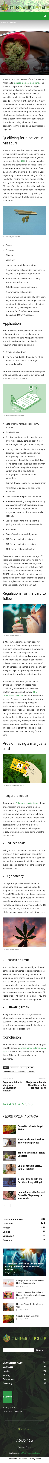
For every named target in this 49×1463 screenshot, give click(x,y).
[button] (4, 16)
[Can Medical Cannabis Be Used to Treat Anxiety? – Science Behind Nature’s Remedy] (24, 1262)
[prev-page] (4, 1205)
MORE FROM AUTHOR (20, 1116)
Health (30, 1068)
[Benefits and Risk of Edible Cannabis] (9, 1156)
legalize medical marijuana (26, 83)
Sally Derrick (10, 1273)
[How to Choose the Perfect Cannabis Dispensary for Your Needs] (9, 1195)
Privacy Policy (9, 1407)
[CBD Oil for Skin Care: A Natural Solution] (9, 1169)
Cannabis (12, 22)
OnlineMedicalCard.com (27, 803)
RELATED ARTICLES (18, 1104)
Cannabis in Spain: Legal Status (28, 1316)
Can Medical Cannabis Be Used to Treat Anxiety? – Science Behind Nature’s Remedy (24, 1266)
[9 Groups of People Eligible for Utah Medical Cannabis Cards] (8, 1283)
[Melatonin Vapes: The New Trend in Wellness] (8, 1307)
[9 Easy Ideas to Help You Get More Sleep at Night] (9, 1182)
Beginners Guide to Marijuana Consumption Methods (12, 1086)
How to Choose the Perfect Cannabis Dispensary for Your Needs (31, 1195)
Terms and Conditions (12, 1411)
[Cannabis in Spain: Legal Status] (9, 1129)
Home (3, 22)
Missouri (22, 1071)
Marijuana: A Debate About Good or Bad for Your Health (36, 1085)
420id (23, 161)
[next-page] (8, 1205)
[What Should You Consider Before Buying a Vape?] (9, 1142)
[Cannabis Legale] (24, 6)
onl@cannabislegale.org (29, 1453)
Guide (23, 1068)
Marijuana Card (10, 1071)
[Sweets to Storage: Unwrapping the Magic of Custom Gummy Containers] (8, 1295)
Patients (31, 1071)
